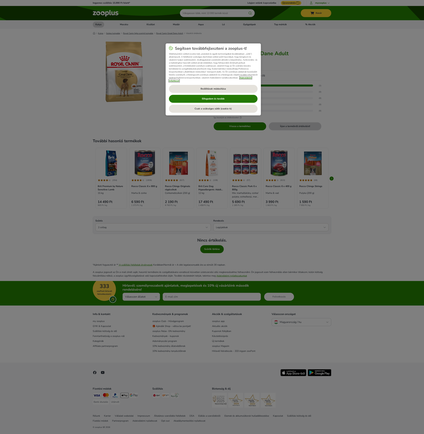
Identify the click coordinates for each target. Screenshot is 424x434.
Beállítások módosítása (213, 88)
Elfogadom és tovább (213, 98)
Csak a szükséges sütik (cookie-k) (213, 108)
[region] (213, 79)
